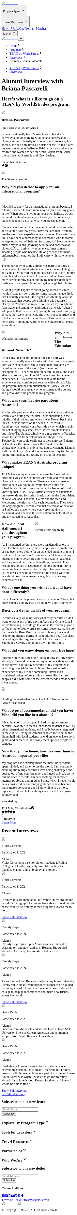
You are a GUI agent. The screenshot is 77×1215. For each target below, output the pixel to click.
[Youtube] (12, 1196)
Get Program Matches (32, 28)
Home (13, 45)
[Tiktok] (22, 1196)
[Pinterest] (15, 1196)
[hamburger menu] (21, 38)
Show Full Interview (14, 917)
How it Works (10, 28)
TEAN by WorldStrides (24, 53)
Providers (15, 49)
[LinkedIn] (19, 1196)
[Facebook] (3, 1196)
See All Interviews (13, 1094)
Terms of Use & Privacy (17, 1199)
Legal (35, 1199)
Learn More (9, 822)
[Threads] (6, 1196)
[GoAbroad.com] (10, 3)
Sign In (7, 34)
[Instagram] (9, 1196)
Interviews (16, 57)
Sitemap (44, 1199)
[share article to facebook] (3, 165)
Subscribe (9, 1113)
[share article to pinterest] (6, 165)
